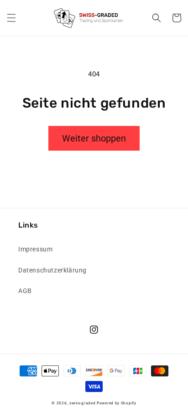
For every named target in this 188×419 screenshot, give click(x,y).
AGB (25, 290)
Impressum (35, 249)
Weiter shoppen (94, 138)
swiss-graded (82, 403)
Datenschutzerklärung (52, 270)
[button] (11, 18)
